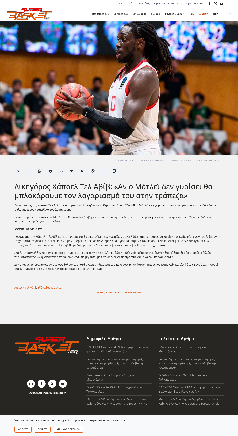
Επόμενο (131, 292)
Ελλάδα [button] (155, 14)
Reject (42, 429)
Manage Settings (68, 429)
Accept (23, 429)
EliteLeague (139, 14)
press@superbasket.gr (54, 392)
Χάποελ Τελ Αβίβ (25, 288)
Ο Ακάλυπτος (175, 3)
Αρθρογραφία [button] (125, 3)
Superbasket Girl (194, 3)
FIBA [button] (191, 14)
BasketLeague (100, 14)
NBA (215, 14)
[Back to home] (29, 14)
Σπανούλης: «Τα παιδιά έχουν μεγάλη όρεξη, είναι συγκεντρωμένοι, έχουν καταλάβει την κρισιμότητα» (115, 363)
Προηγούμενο (110, 292)
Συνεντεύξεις (143, 3)
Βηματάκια (159, 3)
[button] (229, 14)
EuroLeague (121, 14)
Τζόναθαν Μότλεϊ (49, 288)
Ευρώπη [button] (203, 14)
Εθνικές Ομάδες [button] (174, 14)
